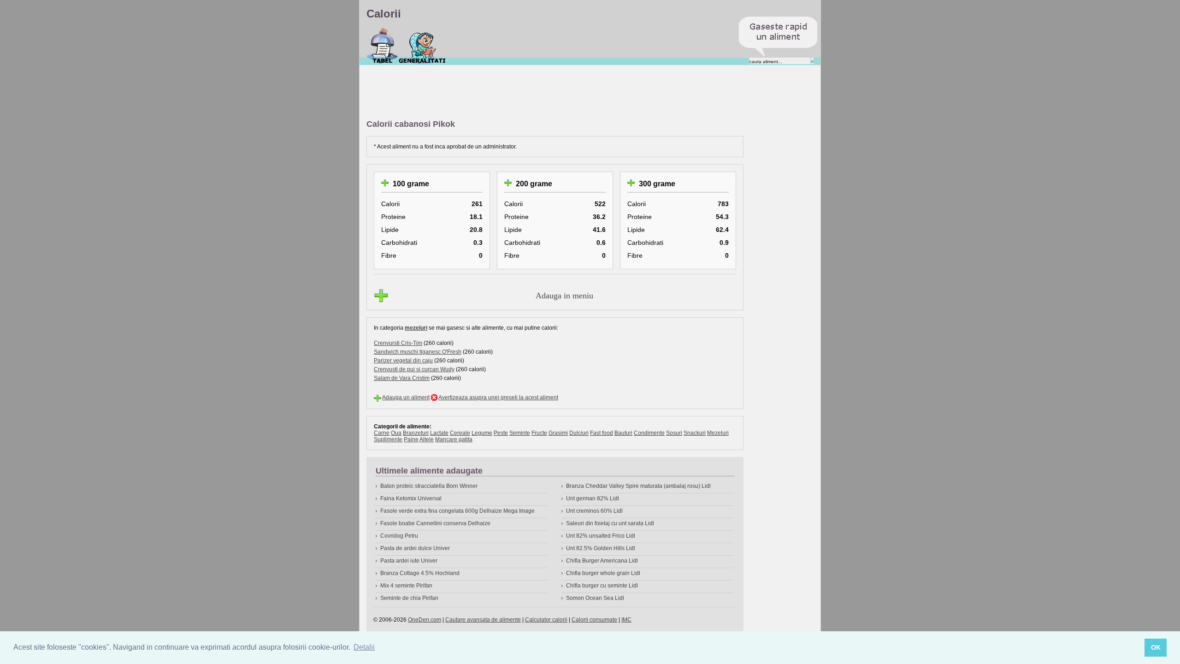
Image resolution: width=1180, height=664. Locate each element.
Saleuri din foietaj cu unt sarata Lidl (610, 523)
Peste (501, 433)
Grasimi (558, 433)
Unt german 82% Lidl (592, 498)
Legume (482, 433)
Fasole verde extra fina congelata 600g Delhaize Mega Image (457, 511)
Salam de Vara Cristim (402, 378)
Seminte (519, 433)
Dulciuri (579, 433)
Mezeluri (718, 433)
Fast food (601, 433)
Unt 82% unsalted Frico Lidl (600, 536)
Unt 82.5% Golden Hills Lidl (600, 548)
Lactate (439, 433)
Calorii (382, 45)
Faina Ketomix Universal (411, 498)
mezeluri (416, 328)
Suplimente (388, 439)
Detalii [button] (364, 647)
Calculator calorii (546, 620)
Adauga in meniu (564, 295)
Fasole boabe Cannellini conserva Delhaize (435, 523)
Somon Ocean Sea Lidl (595, 598)
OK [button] (1156, 647)
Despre (422, 45)
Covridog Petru (399, 536)
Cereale (460, 433)
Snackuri (695, 433)
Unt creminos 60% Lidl (594, 511)
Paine (411, 439)
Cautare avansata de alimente (483, 620)
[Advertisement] (534, 92)
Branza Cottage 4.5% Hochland (420, 573)
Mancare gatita (453, 439)
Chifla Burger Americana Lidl (602, 560)
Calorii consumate (594, 620)
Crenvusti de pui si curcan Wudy (414, 369)
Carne (381, 433)
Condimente (649, 433)
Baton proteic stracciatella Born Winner (429, 486)
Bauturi (623, 433)
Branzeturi (416, 433)
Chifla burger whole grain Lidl (603, 573)
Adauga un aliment (406, 397)
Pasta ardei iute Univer (408, 560)
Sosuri (674, 433)
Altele (426, 439)
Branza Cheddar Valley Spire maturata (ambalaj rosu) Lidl (638, 486)
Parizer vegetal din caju (403, 360)
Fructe (539, 433)
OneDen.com (424, 620)
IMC (626, 620)
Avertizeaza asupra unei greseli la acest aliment (498, 397)
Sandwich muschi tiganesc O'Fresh (417, 352)
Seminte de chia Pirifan (409, 598)
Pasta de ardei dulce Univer (415, 548)
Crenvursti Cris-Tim (398, 343)
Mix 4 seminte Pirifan (406, 585)
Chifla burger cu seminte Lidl (602, 585)
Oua (396, 433)
